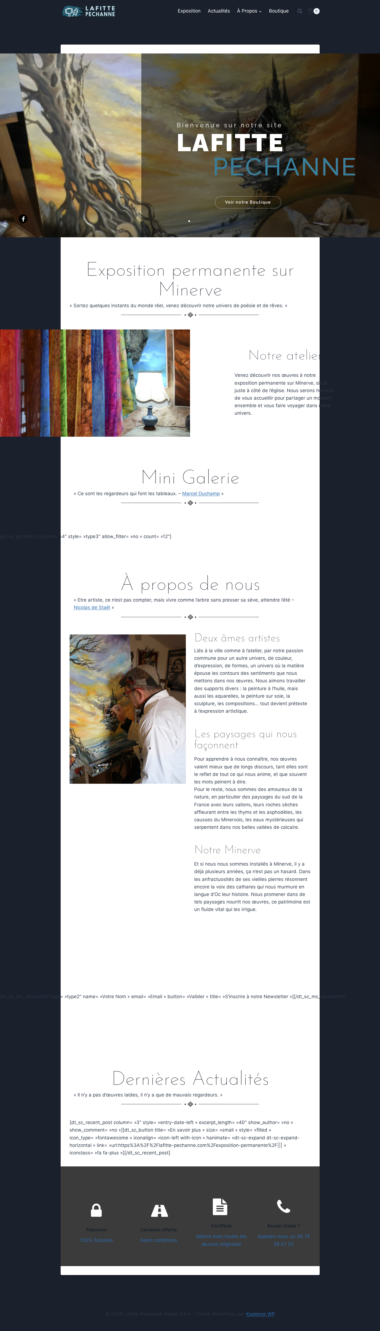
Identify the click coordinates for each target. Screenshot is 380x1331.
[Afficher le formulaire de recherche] (300, 11)
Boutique (279, 11)
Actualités (219, 11)
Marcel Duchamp (201, 493)
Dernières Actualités (190, 1080)
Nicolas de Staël (92, 607)
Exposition (189, 11)
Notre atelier (285, 356)
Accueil (163, 11)
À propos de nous (190, 585)
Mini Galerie (190, 479)
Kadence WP (260, 1314)
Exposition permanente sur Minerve (190, 281)
